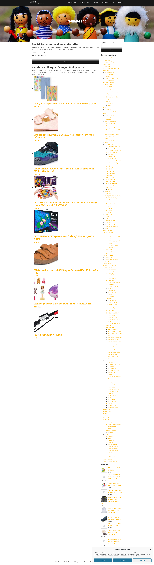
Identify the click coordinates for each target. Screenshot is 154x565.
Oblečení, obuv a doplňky (109, 265)
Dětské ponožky (112, 300)
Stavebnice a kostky (110, 224)
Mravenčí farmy (110, 62)
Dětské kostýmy (110, 167)
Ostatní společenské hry (112, 97)
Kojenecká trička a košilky (114, 331)
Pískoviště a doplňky (111, 152)
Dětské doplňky (110, 274)
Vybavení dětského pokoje (111, 78)
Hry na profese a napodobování (113, 161)
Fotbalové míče (113, 440)
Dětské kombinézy (112, 317)
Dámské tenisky (112, 368)
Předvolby (142, 560)
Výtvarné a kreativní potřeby (113, 237)
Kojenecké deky (109, 257)
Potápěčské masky (114, 453)
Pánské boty (109, 403)
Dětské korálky (110, 185)
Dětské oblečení (107, 64)
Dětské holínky (111, 387)
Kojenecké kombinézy (113, 339)
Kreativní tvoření (112, 239)
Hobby (104, 107)
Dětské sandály (112, 395)
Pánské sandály (112, 405)
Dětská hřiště (111, 148)
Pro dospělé (106, 414)
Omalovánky (111, 206)
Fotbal (109, 438)
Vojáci (106, 228)
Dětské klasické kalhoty (114, 282)
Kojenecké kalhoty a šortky (115, 337)
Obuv (106, 360)
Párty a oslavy (106, 409)
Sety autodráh (111, 128)
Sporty (106, 434)
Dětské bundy (111, 315)
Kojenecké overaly (112, 344)
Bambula (33, 2)
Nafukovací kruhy (113, 446)
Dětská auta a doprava (110, 121)
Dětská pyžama (112, 292)
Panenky (108, 200)
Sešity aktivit (111, 208)
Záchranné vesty (113, 457)
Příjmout (103, 560)
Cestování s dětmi (109, 72)
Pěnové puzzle (110, 80)
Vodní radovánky (110, 156)
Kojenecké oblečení (70, 3)
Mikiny (106, 416)
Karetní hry (110, 105)
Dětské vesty (111, 321)
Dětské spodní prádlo (111, 311)
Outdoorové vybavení (110, 422)
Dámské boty (109, 362)
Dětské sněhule (112, 397)
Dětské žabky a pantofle (114, 401)
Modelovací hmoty (111, 187)
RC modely (110, 132)
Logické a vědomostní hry (112, 93)
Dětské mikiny (111, 288)
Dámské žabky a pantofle (114, 372)
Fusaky (108, 76)
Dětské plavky (109, 294)
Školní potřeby (108, 249)
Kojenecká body (112, 329)
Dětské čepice (111, 276)
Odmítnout (122, 560)
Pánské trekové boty (113, 407)
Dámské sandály (112, 366)
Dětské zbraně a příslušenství (112, 134)
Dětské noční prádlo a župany (113, 290)
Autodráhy (108, 126)
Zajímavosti (120, 3)
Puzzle (107, 99)
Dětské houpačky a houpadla (113, 150)
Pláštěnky (110, 432)
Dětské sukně (111, 309)
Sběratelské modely (111, 111)
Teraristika (107, 60)
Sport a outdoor (107, 420)
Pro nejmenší (108, 222)
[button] (151, 549)
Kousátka (108, 119)
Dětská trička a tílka (111, 270)
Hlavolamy (110, 95)
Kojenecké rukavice (113, 350)
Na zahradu (107, 191)
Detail (39, 106)
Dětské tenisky (111, 399)
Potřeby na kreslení (113, 245)
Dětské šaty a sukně (111, 305)
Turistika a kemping (111, 430)
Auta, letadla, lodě (110, 124)
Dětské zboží (106, 70)
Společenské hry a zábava (111, 91)
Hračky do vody (112, 159)
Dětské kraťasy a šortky (112, 284)
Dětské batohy (110, 74)
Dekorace (108, 212)
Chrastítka (108, 117)
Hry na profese (110, 171)
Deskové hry (111, 103)
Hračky (104, 113)
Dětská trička (111, 272)
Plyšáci (108, 216)
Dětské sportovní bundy (114, 319)
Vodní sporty (109, 442)
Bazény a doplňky (109, 85)
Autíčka (96, 3)
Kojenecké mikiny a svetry (114, 342)
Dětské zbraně (110, 136)
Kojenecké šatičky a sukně (114, 352)
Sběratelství (108, 109)
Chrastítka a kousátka (110, 115)
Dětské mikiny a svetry (112, 286)
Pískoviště (110, 154)
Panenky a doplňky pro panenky (113, 196)
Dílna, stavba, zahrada (108, 82)
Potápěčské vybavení (113, 451)
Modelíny (110, 189)
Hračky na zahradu (107, 3)
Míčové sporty (109, 436)
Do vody (107, 138)
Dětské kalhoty (108, 66)
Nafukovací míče (110, 140)
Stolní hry (108, 101)
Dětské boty (109, 374)
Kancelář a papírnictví (108, 233)
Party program (108, 210)
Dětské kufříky (109, 251)
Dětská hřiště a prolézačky (113, 146)
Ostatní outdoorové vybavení (113, 424)
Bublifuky (108, 193)
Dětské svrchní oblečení (112, 313)
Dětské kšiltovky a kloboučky (112, 68)
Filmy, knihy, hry (107, 89)
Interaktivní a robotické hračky (112, 179)
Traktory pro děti (110, 220)
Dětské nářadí (109, 169)
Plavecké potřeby (107, 411)
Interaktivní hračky (111, 181)
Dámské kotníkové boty (114, 364)
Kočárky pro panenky (111, 198)
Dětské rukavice (112, 278)
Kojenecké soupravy (113, 354)
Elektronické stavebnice (112, 226)
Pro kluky (107, 218)
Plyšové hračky (108, 214)
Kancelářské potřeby (108, 253)
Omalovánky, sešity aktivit (112, 204)
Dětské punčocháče (113, 303)
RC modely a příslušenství (113, 130)
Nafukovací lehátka (114, 449)
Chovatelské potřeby (108, 58)
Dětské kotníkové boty (113, 389)
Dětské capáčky (112, 385)
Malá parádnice (110, 177)
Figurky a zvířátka (85, 3)
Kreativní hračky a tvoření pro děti (113, 183)
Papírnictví (107, 202)
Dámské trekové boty (113, 370)
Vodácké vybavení (112, 455)
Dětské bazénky (110, 87)
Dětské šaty (111, 307)
